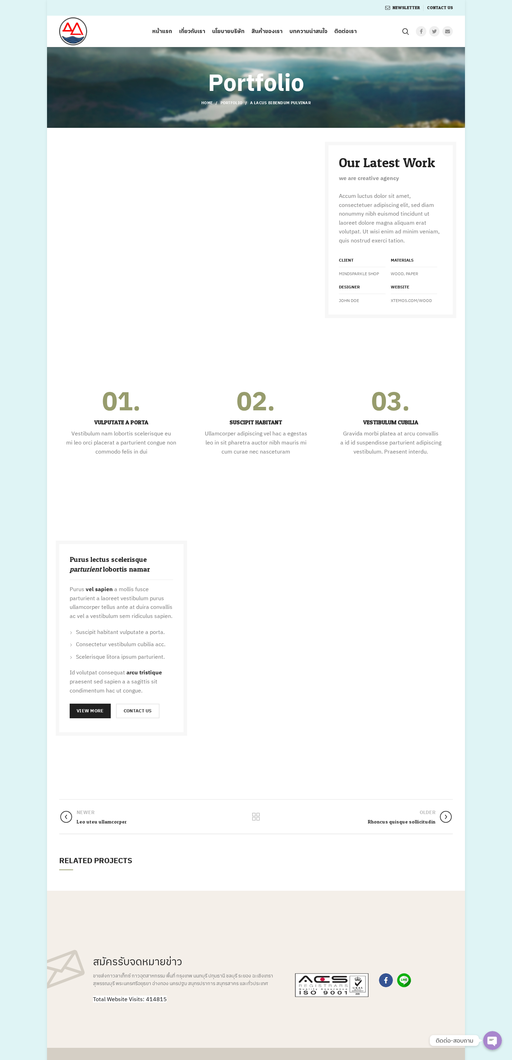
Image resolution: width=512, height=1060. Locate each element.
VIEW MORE (90, 711)
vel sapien (99, 589)
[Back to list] (256, 817)
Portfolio (231, 102)
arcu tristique (144, 672)
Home (207, 102)
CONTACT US (138, 711)
